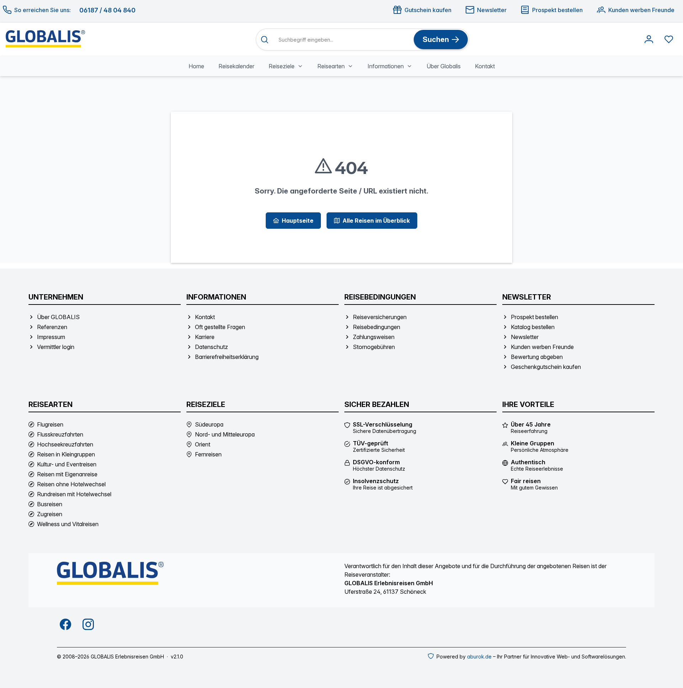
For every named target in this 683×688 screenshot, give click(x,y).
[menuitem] (196, 66)
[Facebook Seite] (65, 624)
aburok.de (479, 656)
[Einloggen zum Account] (648, 39)
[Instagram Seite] (88, 624)
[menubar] (341, 66)
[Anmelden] (648, 39)
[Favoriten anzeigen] (668, 39)
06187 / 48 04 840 (107, 10)
